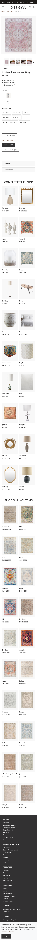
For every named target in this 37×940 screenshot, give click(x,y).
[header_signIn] (34, 7)
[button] (3, 62)
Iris (12, 11)
